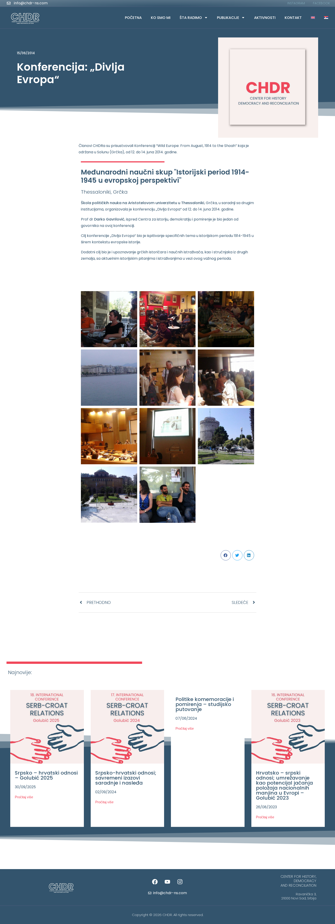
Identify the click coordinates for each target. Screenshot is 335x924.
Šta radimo (191, 17)
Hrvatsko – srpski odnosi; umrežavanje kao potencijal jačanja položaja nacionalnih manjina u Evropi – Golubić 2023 (284, 785)
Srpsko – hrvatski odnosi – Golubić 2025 (46, 775)
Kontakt (293, 17)
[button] (226, 555)
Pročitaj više (24, 797)
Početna (133, 17)
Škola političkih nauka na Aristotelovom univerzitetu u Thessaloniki (142, 202)
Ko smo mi (160, 17)
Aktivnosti (265, 17)
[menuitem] (313, 18)
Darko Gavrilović (109, 219)
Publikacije (228, 17)
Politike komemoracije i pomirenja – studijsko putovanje (204, 704)
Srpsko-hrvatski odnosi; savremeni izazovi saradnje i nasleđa (125, 777)
